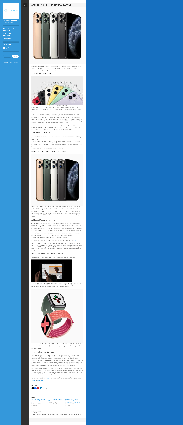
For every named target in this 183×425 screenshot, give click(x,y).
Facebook (40, 380)
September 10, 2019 (38, 411)
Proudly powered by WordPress (10, 61)
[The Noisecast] (11, 11)
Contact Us (7, 38)
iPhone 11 (66, 414)
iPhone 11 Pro (72, 414)
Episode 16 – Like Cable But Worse (72, 420)
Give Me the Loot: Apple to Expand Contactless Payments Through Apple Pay (72, 401)
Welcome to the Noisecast (8, 29)
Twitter (33, 380)
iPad (58, 414)
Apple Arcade (40, 414)
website (48, 378)
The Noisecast (10, 21)
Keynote (78, 414)
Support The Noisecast (7, 34)
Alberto (35, 412)
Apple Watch (53, 414)
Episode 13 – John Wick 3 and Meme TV (42, 420)
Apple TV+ (46, 414)
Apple (34, 414)
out (75, 240)
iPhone (61, 414)
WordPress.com (14, 62)
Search (4, 54)
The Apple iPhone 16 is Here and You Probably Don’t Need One (38, 401)
